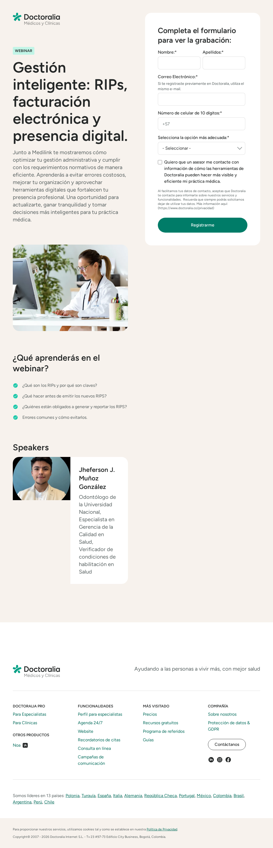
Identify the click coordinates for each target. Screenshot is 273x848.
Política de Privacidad (162, 829)
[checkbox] (201, 172)
